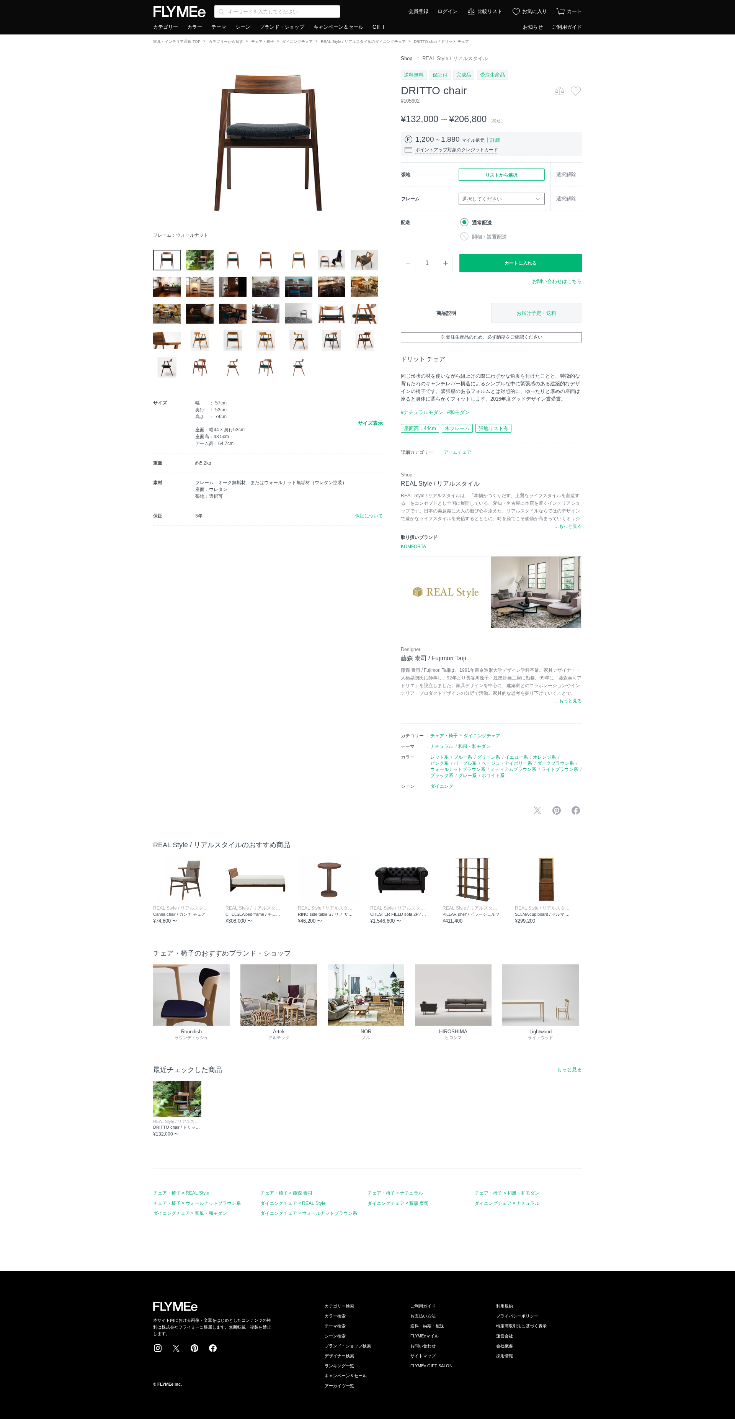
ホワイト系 (493, 775)
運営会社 (504, 1336)
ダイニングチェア (297, 41)
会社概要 (504, 1346)
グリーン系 (488, 757)
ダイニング (441, 786)
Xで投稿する (537, 810)
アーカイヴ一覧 (339, 1385)
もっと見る (569, 1069)
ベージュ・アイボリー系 (507, 763)
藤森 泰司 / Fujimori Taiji (433, 658)
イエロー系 (516, 757)
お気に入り (534, 11)
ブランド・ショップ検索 (348, 1346)
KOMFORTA (413, 546)
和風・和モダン (474, 746)
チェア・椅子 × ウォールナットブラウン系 (197, 1203)
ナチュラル (441, 746)
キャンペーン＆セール (338, 27)
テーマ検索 (335, 1326)
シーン (242, 27)
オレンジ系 (544, 757)
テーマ (218, 27)
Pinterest (194, 1348)
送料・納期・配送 (427, 1326)
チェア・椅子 (262, 41)
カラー (194, 27)
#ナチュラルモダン (422, 412)
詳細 (495, 140)
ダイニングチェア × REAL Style (293, 1203)
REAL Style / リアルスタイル (455, 58)
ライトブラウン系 (559, 769)
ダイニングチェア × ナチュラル (507, 1203)
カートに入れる (521, 263)
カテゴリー (165, 27)
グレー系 (467, 775)
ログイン (447, 11)
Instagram (157, 1348)
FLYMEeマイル (424, 1336)
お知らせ (533, 27)
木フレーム (457, 428)
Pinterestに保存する (556, 810)
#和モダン (458, 412)
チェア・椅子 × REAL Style (181, 1193)
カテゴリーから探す (226, 41)
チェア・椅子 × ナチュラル (395, 1193)
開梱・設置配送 (489, 237)
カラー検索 (335, 1316)
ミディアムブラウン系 (513, 769)
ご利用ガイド (567, 27)
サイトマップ (423, 1356)
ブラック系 (441, 775)
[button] (159, 141)
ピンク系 (439, 763)
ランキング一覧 (339, 1365)
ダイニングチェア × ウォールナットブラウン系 (308, 1213)
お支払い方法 (423, 1316)
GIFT (378, 27)
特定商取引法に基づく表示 (521, 1326)
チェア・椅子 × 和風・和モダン (507, 1193)
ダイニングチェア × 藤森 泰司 (398, 1203)
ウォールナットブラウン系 (457, 769)
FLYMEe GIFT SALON (431, 1365)
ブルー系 (463, 757)
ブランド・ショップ (282, 27)
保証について (369, 516)
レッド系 (439, 757)
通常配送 (482, 223)
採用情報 (504, 1356)
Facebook (212, 1348)
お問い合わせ (423, 1346)
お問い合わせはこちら (557, 281)
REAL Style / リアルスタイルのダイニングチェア (363, 41)
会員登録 (418, 11)
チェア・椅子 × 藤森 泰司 (286, 1193)
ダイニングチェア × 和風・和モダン (190, 1213)
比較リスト (489, 11)
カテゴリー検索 (339, 1306)
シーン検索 (335, 1336)
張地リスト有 (493, 428)
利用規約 (504, 1306)
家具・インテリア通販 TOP (177, 41)
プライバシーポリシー (517, 1316)
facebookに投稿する (576, 810)
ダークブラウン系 (555, 763)
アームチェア (457, 452)
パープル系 (465, 763)
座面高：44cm (420, 428)
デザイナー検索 (339, 1356)
